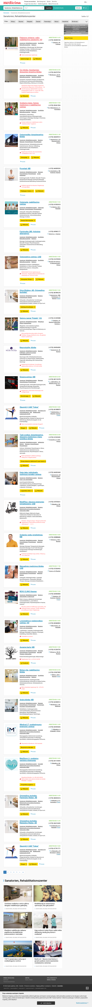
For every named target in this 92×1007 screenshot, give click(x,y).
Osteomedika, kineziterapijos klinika (31, 136)
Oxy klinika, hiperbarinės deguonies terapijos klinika (31, 71)
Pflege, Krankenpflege (25, 323)
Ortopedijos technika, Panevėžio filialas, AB (28, 797)
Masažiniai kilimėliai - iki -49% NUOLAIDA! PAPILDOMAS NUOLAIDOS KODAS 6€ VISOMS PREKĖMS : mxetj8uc (33, 779)
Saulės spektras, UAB (12, 986)
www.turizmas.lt (30, 988)
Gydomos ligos (25, 59)
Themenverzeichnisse (9, 981)
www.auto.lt (22, 988)
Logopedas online (26, 490)
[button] (86, 22)
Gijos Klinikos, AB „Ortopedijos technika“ (32, 291)
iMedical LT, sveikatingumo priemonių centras (31, 725)
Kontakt (21, 986)
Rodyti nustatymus (81, 1003)
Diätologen (41, 207)
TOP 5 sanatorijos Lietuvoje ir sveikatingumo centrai (15, 960)
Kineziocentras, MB (27, 377)
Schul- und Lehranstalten (26, 479)
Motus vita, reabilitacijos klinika (30, 671)
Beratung (34, 45)
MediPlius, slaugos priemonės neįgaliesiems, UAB (32, 503)
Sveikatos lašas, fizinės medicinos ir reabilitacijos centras (30, 105)
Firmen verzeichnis (30, 1)
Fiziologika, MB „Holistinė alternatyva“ (30, 232)
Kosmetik (40, 730)
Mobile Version (51, 979)
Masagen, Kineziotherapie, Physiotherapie (30, 141)
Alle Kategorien (41, 1)
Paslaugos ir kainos (26, 191)
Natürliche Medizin (36, 77)
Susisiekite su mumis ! (27, 636)
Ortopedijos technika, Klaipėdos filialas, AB (28, 822)
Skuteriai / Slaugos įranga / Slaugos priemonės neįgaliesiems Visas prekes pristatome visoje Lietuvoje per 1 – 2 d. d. (33, 522)
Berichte (54, 1)
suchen (49, 8)
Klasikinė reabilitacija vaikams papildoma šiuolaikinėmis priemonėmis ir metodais (15, 932)
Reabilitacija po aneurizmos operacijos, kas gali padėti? (45, 904)
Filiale (58, 298)
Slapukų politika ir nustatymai (43, 986)
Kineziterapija (24, 396)
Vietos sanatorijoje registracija (29, 55)
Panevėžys (47, 21)
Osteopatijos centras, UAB (30, 257)
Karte (85, 8)
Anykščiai (65, 21)
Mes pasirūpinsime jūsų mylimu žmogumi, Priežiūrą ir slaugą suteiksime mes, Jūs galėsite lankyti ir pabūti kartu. (33, 335)
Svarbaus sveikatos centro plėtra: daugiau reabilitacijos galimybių (16, 904)
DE (85, 2)
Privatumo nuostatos (29, 986)
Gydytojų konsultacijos (27, 307)
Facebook (25, 663)
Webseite (38, 59)
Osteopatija (24, 157)
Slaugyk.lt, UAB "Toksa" (29, 407)
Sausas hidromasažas (27, 220)
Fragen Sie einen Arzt (30, 4)
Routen (23, 63)
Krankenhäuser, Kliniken (26, 297)
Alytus (56, 21)
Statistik (54, 986)
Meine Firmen (53, 4)
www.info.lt (6, 988)
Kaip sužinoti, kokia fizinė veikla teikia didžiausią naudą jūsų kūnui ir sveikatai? (48, 932)
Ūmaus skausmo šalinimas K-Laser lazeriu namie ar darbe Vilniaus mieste (41, 461)
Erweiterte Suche (58, 8)
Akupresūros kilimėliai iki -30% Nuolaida (31, 743)
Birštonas (75, 21)
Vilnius (13, 21)
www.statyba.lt (14, 988)
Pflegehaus (41, 321)
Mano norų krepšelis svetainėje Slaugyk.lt (32, 424)
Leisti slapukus (47, 1003)
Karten (49, 1)
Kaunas (21, 21)
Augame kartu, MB (27, 647)
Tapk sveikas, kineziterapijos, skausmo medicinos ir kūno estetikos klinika (31, 437)
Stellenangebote (42, 4)
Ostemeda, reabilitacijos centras (29, 203)
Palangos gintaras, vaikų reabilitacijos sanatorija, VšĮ (31, 39)
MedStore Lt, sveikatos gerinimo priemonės (29, 759)
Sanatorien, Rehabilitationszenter (28, 43)
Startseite (5, 979)
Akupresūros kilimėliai (27, 747)
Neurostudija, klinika (28, 347)
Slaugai (23, 428)
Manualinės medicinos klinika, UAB (32, 567)
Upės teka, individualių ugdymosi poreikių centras (30, 473)
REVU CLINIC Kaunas (28, 591)
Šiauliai (38, 21)
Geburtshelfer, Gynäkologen (27, 596)
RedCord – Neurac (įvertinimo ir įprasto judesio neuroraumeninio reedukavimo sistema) (46, 961)
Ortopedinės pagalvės (27, 784)
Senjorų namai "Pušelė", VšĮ (31, 318)
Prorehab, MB (25, 168)
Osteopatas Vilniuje (26, 279)
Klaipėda (29, 21)
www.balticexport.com (40, 988)
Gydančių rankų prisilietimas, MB (31, 536)
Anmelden (60, 986)
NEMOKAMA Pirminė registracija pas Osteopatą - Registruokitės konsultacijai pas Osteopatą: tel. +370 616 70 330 (32, 273)
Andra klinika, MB (27, 700)
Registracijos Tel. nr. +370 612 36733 (30, 659)
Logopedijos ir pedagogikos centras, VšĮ (31, 622)
